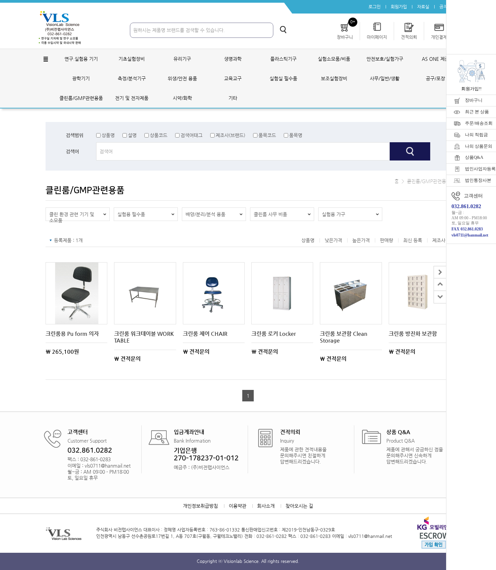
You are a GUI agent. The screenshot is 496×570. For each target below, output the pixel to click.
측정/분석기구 (132, 78)
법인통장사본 (478, 180)
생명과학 (233, 58)
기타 (232, 98)
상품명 (108, 135)
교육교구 (233, 78)
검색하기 (283, 29)
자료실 (423, 6)
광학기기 (81, 78)
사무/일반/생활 (384, 78)
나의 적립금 (476, 134)
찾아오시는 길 (299, 506)
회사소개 (266, 506)
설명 (132, 135)
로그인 (374, 6)
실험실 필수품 (283, 78)
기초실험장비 (131, 58)
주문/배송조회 (479, 123)
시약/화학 (182, 98)
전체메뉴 (45, 59)
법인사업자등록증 (480, 168)
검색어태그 (191, 135)
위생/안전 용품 (182, 78)
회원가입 (399, 6)
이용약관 (237, 506)
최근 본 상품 (477, 111)
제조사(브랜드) (230, 135)
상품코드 (158, 135)
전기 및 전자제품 (131, 98)
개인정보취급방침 (200, 506)
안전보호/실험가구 (384, 58)
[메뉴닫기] (440, 272)
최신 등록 (412, 240)
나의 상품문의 (478, 146)
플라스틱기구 (283, 58)
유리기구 (182, 58)
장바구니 (474, 100)
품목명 (295, 135)
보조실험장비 (334, 78)
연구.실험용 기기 (81, 58)
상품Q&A (474, 157)
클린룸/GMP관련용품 (81, 98)
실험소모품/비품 (334, 58)
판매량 (386, 240)
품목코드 (267, 135)
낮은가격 (333, 240)
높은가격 (361, 240)
